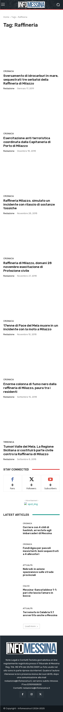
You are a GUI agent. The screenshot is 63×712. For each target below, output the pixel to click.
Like (12, 477)
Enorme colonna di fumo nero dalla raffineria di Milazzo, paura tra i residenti (29, 388)
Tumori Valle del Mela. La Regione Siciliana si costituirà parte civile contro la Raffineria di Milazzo (28, 450)
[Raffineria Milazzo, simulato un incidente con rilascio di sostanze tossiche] (31, 175)
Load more (30, 626)
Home (6, 17)
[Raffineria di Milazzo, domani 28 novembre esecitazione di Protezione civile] (31, 237)
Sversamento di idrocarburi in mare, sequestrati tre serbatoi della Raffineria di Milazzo (30, 79)
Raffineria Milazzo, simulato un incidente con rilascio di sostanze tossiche (29, 204)
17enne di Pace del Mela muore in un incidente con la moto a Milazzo (30, 327)
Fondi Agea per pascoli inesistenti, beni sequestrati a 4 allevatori (41, 551)
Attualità (27, 565)
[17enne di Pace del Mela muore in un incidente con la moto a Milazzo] (31, 300)
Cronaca (8, 71)
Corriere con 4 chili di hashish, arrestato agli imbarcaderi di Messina (37, 530)
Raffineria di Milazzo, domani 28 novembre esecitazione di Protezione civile (27, 267)
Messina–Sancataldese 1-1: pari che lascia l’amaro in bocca (40, 592)
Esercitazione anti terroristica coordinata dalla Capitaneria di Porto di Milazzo (27, 142)
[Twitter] (40, 694)
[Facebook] (22, 694)
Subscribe (50, 477)
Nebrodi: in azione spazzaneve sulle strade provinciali (38, 572)
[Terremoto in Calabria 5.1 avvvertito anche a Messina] (11, 612)
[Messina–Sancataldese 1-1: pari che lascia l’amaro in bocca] (11, 591)
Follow (31, 477)
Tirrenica (8, 442)
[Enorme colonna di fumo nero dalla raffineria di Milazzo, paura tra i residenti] (31, 358)
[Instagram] (31, 694)
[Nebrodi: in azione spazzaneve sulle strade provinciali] (11, 570)
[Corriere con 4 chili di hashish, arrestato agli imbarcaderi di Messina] (11, 528)
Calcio (26, 586)
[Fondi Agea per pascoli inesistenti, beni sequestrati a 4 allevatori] (11, 549)
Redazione (8, 88)
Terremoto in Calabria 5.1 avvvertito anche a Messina (40, 614)
